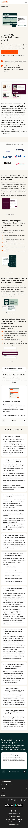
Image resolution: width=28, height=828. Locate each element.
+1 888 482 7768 (14, 370)
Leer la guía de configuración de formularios (14, 415)
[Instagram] (8, 800)
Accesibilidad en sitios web (14, 821)
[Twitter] (15, 800)
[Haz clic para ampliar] (14, 91)
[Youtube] (11, 800)
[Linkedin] (18, 800)
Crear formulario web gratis (10, 52)
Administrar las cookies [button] (14, 824)
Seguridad (20, 819)
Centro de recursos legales (14, 816)
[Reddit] (21, 800)
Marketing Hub (4, 6)
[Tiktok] (25, 800)
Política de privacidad (10, 819)
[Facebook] (5, 800)
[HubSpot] (4, 2)
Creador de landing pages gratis (11, 755)
